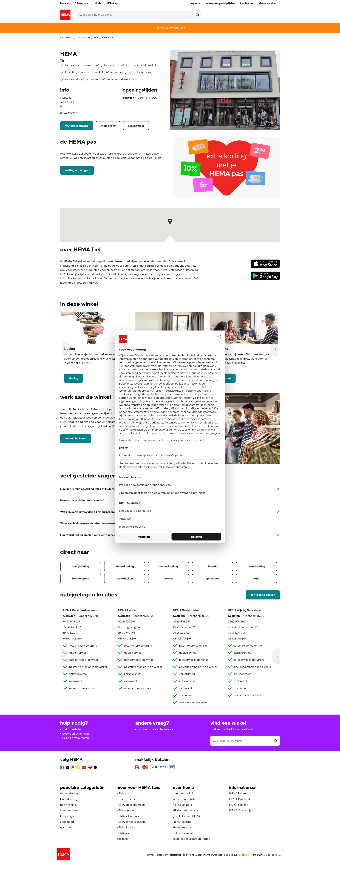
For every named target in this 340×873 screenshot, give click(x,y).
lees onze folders (127, 799)
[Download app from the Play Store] (265, 277)
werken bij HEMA (75, 438)
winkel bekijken (73, 638)
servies (168, 578)
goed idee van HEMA (186, 816)
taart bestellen (69, 810)
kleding (73, 378)
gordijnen (66, 827)
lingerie (212, 566)
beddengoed (80, 578)
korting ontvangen (77, 170)
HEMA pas (123, 793)
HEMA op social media (131, 804)
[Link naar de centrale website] (65, 15)
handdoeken (125, 578)
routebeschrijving (76, 125)
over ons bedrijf (183, 793)
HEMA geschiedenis (185, 810)
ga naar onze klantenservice (155, 729)
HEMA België (237, 793)
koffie (256, 578)
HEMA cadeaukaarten (131, 821)
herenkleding (256, 566)
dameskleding (168, 566)
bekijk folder (136, 125)
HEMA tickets (125, 827)
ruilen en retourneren (75, 738)
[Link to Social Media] (62, 767)
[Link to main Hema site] (64, 855)
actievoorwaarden (184, 833)
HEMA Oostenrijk (240, 810)
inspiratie (122, 838)
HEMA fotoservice (128, 816)
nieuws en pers (182, 804)
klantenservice (182, 827)
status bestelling (72, 729)
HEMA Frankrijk (238, 804)
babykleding (80, 566)
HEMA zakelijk (182, 821)
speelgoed (213, 578)
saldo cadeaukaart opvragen (191, 838)
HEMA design (125, 810)
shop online (108, 125)
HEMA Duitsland (239, 799)
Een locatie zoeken (262, 594)
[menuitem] (64, 3)
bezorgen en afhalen (75, 733)
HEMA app (124, 833)
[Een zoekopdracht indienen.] (197, 14)
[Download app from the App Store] (265, 265)
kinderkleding (125, 566)
